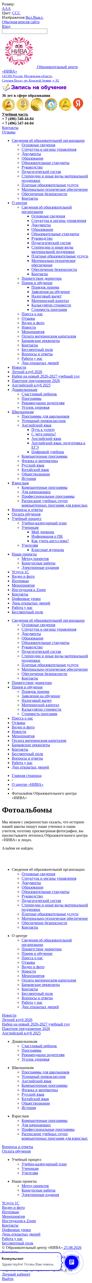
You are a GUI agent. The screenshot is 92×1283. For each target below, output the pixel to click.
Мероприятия (33, 332)
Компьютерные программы (44, 456)
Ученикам (30, 527)
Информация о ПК (47, 536)
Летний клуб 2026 (27, 372)
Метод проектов (35, 558)
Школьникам (23, 412)
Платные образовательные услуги (50, 185)
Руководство (32, 167)
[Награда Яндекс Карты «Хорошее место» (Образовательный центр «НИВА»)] (78, 110)
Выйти (7, 1279)
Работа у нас (32, 358)
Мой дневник (42, 532)
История (29, 478)
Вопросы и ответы (37, 354)
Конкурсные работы (38, 563)
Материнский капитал (50, 301)
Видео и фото (33, 323)
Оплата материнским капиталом (49, 336)
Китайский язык (35, 470)
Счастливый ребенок (39, 394)
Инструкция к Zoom (29, 590)
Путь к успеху (43, 430)
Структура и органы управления (49, 149)
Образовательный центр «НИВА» (40, 73)
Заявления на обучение (50, 292)
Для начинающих (36, 492)
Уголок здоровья (35, 407)
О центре (19, 203)
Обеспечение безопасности (44, 194)
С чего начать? (43, 434)
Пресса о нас (32, 314)
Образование (32, 158)
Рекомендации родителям (43, 403)
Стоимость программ (49, 309)
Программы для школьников (45, 416)
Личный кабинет (16, 1274)
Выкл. (38, 17)
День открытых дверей (31, 603)
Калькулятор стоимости (51, 305)
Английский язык (37, 425)
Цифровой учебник (47, 452)
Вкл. (29, 17)
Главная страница (26, 775)
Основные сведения (38, 145)
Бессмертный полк (37, 349)
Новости (29, 327)
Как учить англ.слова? (50, 541)
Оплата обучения (26, 514)
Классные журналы (47, 550)
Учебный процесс (27, 518)
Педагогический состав (41, 172)
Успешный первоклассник (44, 421)
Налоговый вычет (46, 296)
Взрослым (20, 483)
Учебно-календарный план (44, 523)
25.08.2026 (72, 1247)
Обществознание (36, 474)
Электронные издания (40, 567)
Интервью (20, 581)
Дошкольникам (24, 389)
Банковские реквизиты (41, 341)
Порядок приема (45, 287)
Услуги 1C (20, 572)
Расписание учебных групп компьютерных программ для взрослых (55, 503)
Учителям (30, 545)
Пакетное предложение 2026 (36, 381)
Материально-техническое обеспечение (55, 189)
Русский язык (33, 465)
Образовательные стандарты (45, 163)
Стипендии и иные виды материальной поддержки (53, 249)
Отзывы (8, 132)
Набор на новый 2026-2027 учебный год (45, 376)
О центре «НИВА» (27, 784)
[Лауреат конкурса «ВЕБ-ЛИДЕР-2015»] (22, 110)
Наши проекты (24, 554)
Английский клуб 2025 (31, 385)
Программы (31, 398)
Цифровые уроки (26, 599)
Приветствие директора (42, 278)
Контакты (10, 128)
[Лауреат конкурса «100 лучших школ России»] (8, 110)
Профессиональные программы (48, 496)
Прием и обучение (37, 283)
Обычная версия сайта (20, 22)
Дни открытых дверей (40, 363)
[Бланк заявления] (35, 91)
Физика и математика (40, 461)
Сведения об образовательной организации (48, 140)
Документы (31, 154)
